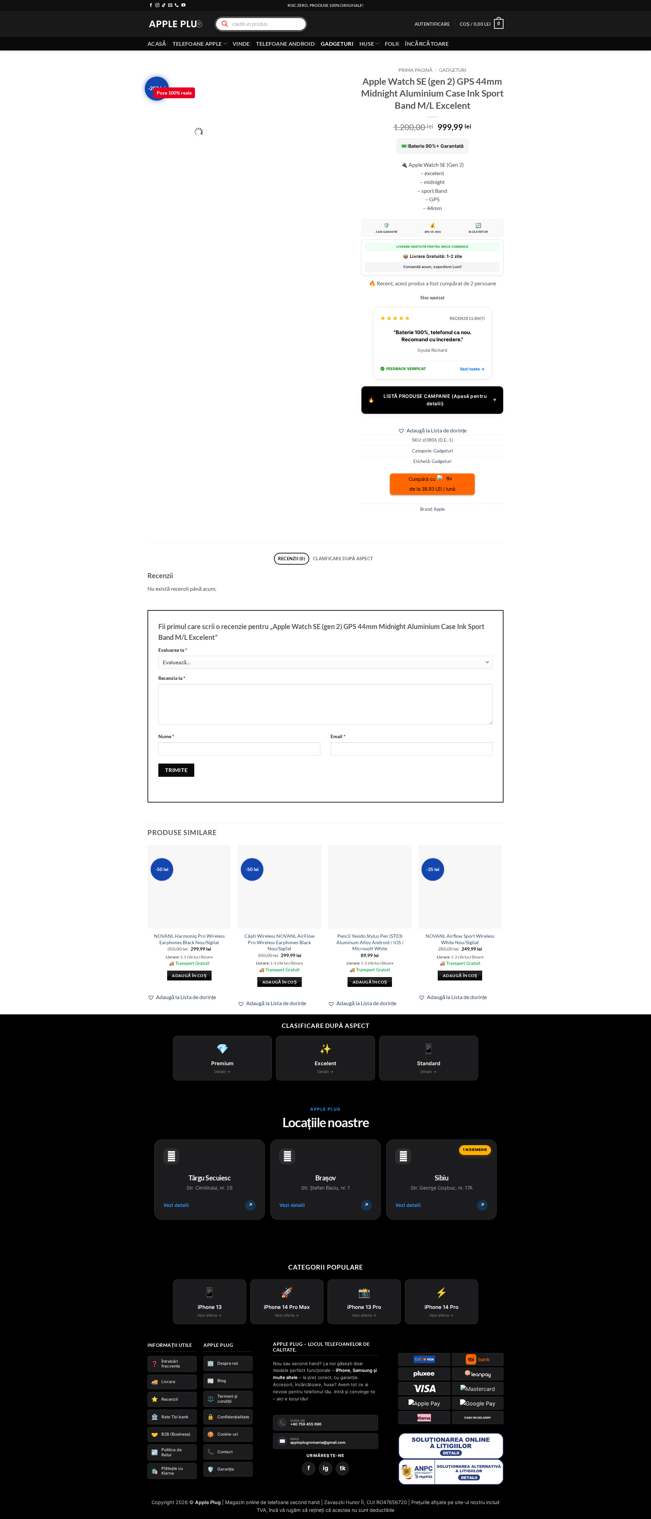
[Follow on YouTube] (183, 5)
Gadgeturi (337, 43)
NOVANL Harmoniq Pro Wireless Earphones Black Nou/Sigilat (189, 939)
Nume (166, 736)
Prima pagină (415, 70)
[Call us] (177, 5)
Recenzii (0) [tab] (291, 558)
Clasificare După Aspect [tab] (343, 558)
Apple (439, 509)
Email (338, 736)
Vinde (241, 43)
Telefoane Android (285, 43)
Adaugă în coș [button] (189, 975)
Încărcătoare (427, 43)
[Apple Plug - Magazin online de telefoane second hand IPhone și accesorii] (175, 24)
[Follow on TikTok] (164, 5)
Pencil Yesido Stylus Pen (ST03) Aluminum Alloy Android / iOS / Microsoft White (369, 942)
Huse (366, 43)
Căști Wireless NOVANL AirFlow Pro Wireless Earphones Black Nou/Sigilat (279, 942)
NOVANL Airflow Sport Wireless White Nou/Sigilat (460, 939)
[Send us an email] (170, 5)
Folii (392, 43)
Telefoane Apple (197, 43)
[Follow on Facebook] (151, 5)
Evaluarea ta (172, 650)
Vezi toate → (472, 368)
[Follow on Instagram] (157, 5)
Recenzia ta (171, 678)
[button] (432, 24)
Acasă (156, 43)
